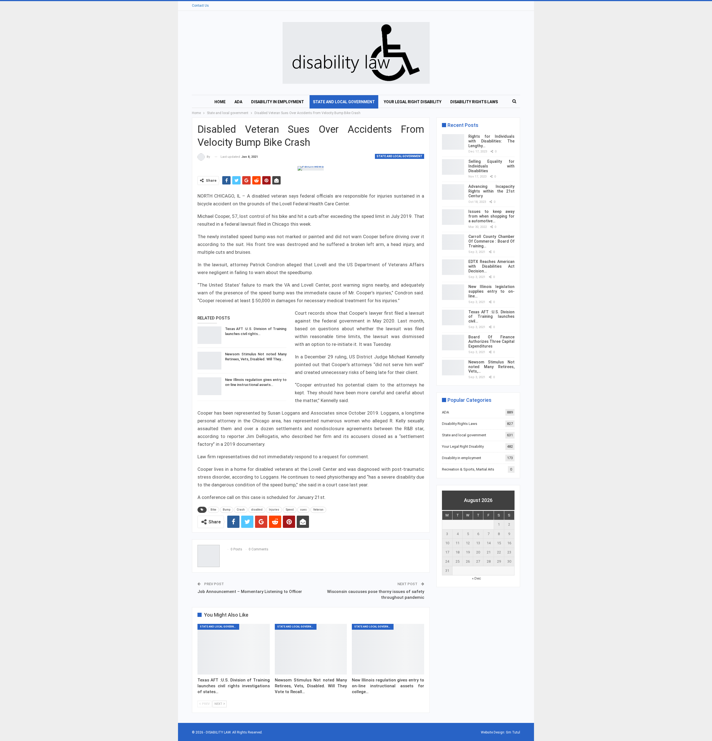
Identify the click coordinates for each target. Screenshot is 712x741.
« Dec (476, 578)
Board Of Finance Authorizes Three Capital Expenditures (491, 342)
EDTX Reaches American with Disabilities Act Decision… (491, 266)
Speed (290, 509)
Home (220, 102)
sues (303, 509)
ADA (238, 102)
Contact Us (200, 6)
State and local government (344, 102)
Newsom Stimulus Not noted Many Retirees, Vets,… (491, 367)
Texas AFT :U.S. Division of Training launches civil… (491, 317)
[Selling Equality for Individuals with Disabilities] (453, 167)
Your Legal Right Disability (412, 102)
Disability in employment (277, 102)
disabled (257, 509)
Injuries (274, 509)
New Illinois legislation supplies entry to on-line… (491, 291)
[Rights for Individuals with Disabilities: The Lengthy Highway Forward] (453, 142)
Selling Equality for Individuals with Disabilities (491, 166)
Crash (241, 509)
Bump (226, 509)
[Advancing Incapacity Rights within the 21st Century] (453, 192)
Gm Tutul (513, 732)
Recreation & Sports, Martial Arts (468, 469)
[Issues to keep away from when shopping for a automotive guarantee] (453, 217)
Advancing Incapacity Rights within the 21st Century (491, 191)
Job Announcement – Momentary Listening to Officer (249, 591)
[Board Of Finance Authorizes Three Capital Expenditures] (453, 342)
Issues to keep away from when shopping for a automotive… (491, 216)
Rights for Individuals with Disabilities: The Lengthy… (491, 141)
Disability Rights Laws (474, 102)
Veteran (318, 509)
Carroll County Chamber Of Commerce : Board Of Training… (491, 241)
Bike (213, 509)
